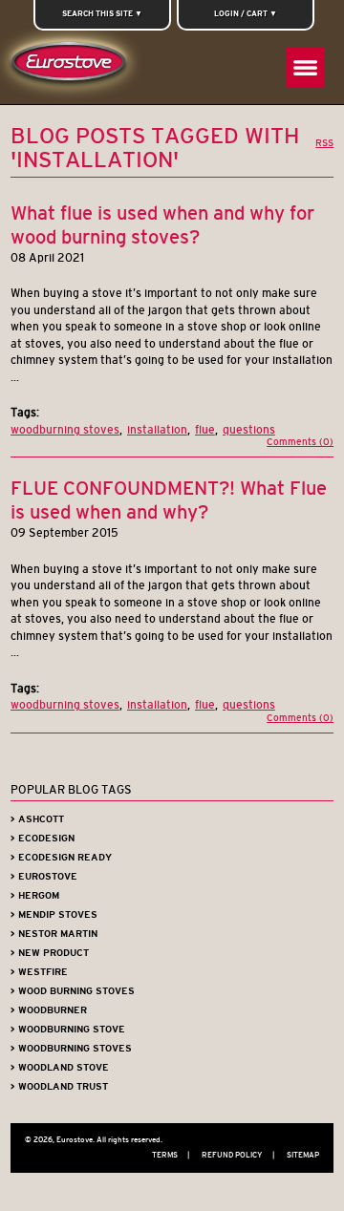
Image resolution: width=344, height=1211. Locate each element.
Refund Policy (238, 1154)
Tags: (25, 412)
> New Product (50, 952)
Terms (170, 1154)
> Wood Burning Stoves (73, 991)
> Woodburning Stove (68, 1029)
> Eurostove (44, 876)
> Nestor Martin (54, 933)
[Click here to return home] (72, 66)
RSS (324, 143)
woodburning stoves (65, 429)
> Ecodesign (43, 838)
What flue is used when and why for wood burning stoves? (162, 224)
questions (249, 429)
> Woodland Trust (59, 1086)
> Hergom (35, 895)
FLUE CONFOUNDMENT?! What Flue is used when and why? (169, 500)
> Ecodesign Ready (61, 857)
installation (157, 429)
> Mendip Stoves (54, 914)
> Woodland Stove (60, 1067)
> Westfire (39, 972)
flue (205, 429)
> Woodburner (49, 1010)
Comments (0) (300, 441)
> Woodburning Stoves (71, 1048)
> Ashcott (37, 819)
